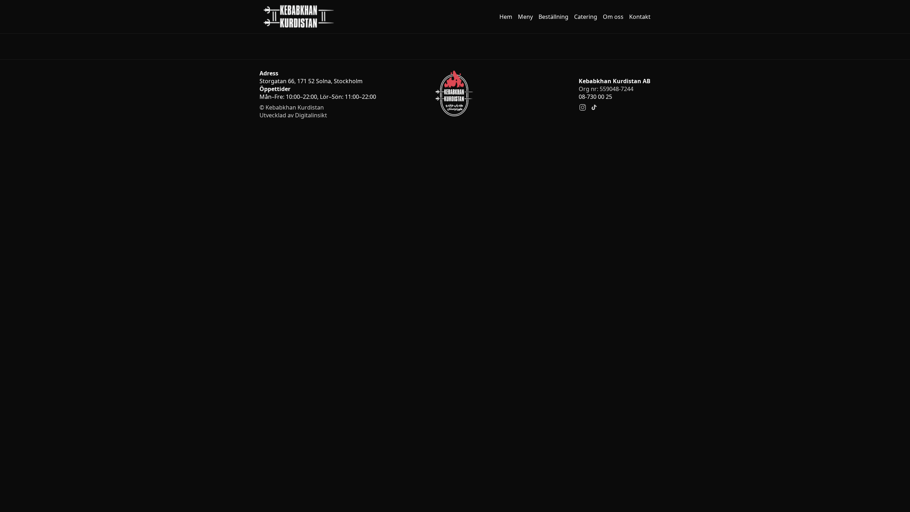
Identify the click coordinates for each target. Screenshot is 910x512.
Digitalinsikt (311, 115)
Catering (585, 17)
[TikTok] (594, 107)
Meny (525, 17)
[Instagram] (583, 107)
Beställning (553, 17)
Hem (505, 17)
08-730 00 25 (595, 97)
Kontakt (640, 17)
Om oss (613, 17)
